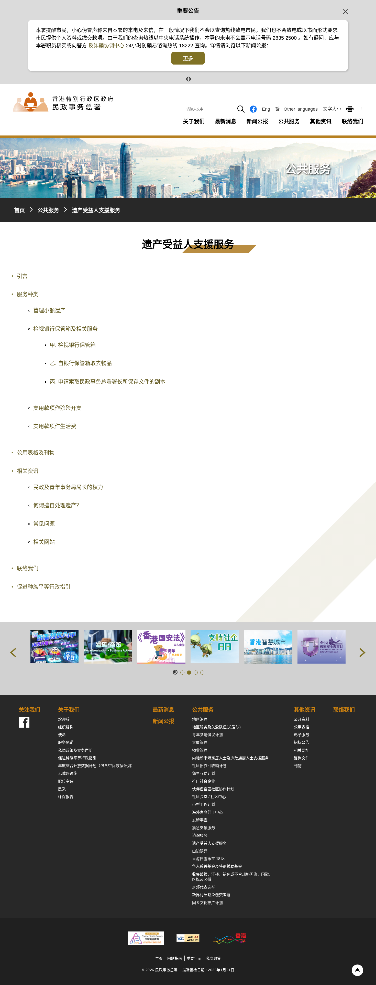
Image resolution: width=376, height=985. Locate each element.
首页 (19, 210)
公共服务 (289, 121)
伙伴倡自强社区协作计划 (213, 789)
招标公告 (301, 742)
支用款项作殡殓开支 (57, 408)
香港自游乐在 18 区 (208, 858)
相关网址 (301, 750)
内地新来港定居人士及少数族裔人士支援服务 (230, 758)
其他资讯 (320, 121)
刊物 (298, 765)
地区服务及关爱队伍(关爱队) (216, 727)
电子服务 (301, 734)
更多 (188, 58)
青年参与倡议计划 (207, 734)
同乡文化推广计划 (207, 902)
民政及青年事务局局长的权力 (68, 487)
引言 (22, 276)
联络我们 (352, 121)
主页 (159, 958)
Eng (266, 109)
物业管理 (199, 750)
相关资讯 (27, 471)
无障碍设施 (67, 773)
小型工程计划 (203, 804)
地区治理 (199, 719)
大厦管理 (199, 742)
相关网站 (44, 542)
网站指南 (174, 958)
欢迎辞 (64, 719)
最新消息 (225, 121)
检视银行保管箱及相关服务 (65, 329)
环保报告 (65, 796)
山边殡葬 (199, 851)
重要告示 (194, 958)
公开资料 (301, 719)
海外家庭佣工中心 (207, 812)
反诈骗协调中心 (107, 45)
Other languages (301, 109)
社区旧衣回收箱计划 (209, 765)
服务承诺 (65, 742)
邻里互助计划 (203, 773)
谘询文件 (301, 758)
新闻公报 (257, 121)
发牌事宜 (199, 820)
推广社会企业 (203, 781)
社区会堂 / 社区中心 (209, 796)
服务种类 (27, 294)
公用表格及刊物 (35, 452)
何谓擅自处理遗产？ (57, 505)
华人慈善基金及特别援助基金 (217, 866)
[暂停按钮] (188, 78)
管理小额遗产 (49, 310)
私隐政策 (213, 958)
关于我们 (194, 121)
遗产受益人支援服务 (209, 843)
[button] (13, 653)
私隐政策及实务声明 (75, 750)
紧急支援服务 (203, 827)
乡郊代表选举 (203, 887)
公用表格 (301, 727)
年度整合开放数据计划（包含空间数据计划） (96, 765)
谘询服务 (199, 835)
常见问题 (44, 524)
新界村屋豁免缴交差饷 (211, 895)
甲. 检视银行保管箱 (73, 345)
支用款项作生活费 (54, 426)
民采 (62, 789)
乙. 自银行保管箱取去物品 (81, 363)
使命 (62, 734)
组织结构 (65, 727)
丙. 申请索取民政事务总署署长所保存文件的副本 (107, 381)
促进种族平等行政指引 (44, 587)
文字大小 (332, 109)
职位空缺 (65, 781)
